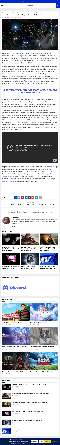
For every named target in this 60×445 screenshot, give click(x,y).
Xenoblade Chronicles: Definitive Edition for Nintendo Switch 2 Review (41, 372)
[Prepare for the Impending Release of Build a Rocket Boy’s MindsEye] (6, 404)
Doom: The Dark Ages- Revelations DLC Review (14, 372)
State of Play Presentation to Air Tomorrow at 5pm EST (48, 267)
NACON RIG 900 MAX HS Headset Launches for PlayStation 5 (28, 268)
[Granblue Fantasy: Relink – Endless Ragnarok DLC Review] (16, 336)
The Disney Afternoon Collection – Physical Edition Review (43, 347)
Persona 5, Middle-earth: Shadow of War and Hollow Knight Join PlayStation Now (30, 205)
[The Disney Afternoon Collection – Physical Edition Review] (44, 336)
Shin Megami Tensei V (23, 56)
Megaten (36, 92)
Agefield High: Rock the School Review (12, 323)
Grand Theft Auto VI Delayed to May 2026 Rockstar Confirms (10, 268)
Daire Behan (7, 17)
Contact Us (38, 2)
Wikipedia (51, 167)
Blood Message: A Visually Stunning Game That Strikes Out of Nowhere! (29, 249)
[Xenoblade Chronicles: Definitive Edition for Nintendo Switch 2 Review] (44, 361)
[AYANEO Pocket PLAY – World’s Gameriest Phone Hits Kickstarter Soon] (6, 387)
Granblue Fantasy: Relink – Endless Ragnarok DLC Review (14, 347)
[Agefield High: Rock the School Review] (16, 312)
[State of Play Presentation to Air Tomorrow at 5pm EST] (6, 431)
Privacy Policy (32, 2)
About (18, 2)
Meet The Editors (24, 2)
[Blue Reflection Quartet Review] (44, 312)
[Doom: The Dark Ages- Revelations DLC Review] (16, 361)
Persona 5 (30, 117)
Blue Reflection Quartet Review (38, 323)
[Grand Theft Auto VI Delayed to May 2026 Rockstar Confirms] (6, 413)
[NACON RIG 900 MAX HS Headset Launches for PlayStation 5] (6, 422)
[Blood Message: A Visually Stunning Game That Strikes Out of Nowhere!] (6, 396)
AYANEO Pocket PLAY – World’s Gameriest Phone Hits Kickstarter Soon (10, 249)
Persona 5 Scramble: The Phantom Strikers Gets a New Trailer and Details (30, 212)
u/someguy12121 (30, 81)
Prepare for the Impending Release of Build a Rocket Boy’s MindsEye (47, 249)
